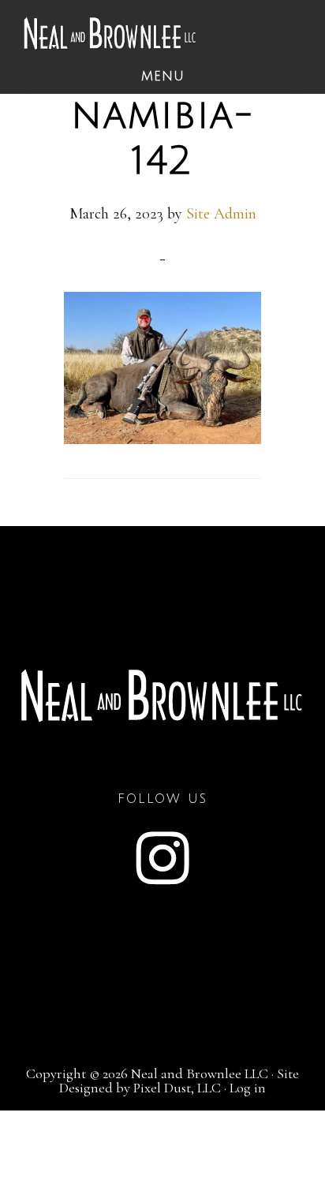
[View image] (163, 438)
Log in (248, 1087)
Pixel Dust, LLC (177, 1087)
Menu (163, 76)
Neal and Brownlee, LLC (110, 33)
